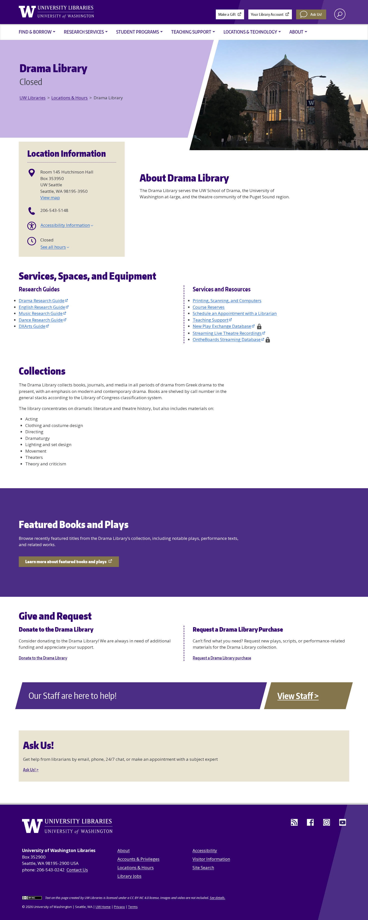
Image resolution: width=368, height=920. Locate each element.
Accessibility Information (65, 225)
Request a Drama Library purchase (222, 657)
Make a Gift (227, 14)
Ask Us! (316, 14)
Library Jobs (129, 876)
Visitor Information (211, 859)
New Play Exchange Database (222, 326)
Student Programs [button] (137, 32)
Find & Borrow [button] (35, 32)
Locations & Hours (69, 98)
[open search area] (339, 14)
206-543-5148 (54, 210)
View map (50, 197)
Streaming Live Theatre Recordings (227, 333)
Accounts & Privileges (138, 859)
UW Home (103, 906)
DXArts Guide (32, 326)
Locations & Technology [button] (250, 32)
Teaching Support (210, 320)
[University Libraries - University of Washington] (56, 12)
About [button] (296, 32)
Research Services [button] (84, 32)
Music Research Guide (41, 313)
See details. (217, 897)
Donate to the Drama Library (43, 657)
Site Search (203, 867)
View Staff (295, 695)
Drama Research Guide (41, 300)
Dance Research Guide (41, 320)
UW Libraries (33, 98)
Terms (133, 906)
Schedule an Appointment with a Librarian (235, 313)
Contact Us (77, 870)
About (123, 850)
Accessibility (205, 850)
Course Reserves (209, 307)
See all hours (53, 247)
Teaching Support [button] (191, 32)
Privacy (119, 906)
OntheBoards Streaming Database (227, 339)
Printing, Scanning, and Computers (227, 300)
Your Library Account (267, 14)
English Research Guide (42, 307)
